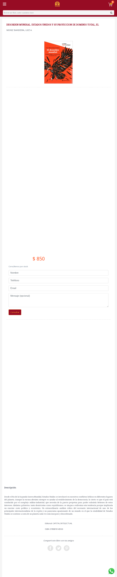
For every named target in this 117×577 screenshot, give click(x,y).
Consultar (14, 312)
